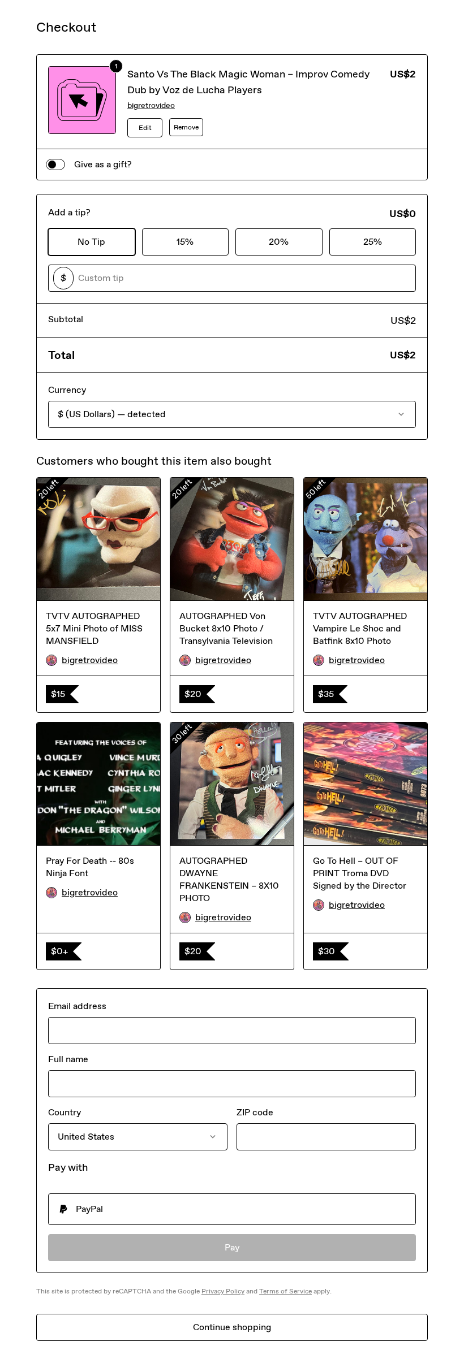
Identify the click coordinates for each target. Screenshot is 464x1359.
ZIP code (255, 1112)
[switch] (55, 164)
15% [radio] (185, 241)
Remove (186, 127)
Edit (145, 128)
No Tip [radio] (91, 241)
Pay (232, 1247)
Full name (68, 1059)
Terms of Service (285, 1291)
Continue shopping (232, 1327)
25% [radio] (372, 241)
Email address (77, 1006)
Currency (67, 389)
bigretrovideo (151, 105)
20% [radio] (279, 241)
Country (64, 1112)
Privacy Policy (222, 1291)
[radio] (232, 1209)
